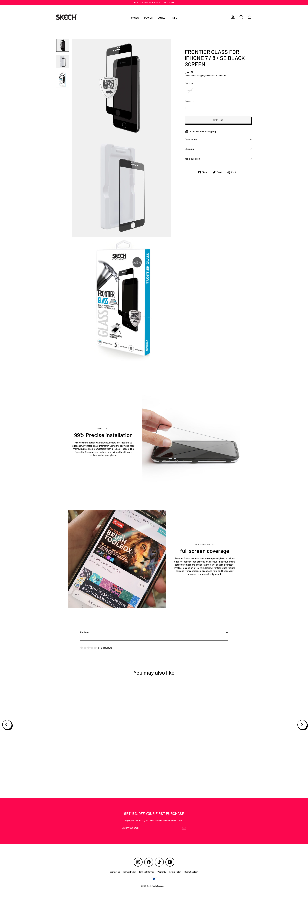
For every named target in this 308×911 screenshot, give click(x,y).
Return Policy (175, 872)
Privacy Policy (129, 872)
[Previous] (7, 725)
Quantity (189, 101)
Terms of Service (146, 872)
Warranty (162, 872)
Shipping (201, 75)
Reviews (84, 632)
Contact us (115, 872)
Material (189, 83)
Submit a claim (191, 872)
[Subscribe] (183, 828)
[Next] (302, 725)
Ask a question (192, 158)
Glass (190, 90)
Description (191, 139)
